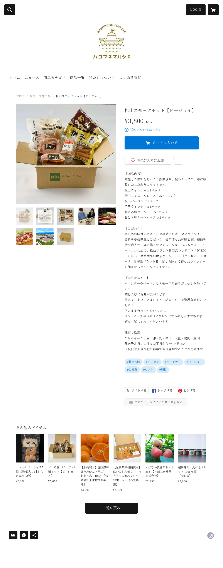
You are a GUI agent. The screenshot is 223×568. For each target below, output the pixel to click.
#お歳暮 (132, 369)
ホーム (14, 78)
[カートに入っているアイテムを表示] (213, 9)
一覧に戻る (111, 508)
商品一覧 (77, 78)
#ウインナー (173, 362)
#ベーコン (152, 362)
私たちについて (102, 78)
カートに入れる (165, 143)
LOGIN (195, 9)
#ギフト (148, 369)
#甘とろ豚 (133, 362)
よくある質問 (130, 78)
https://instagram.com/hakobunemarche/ (210, 535)
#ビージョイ (194, 362)
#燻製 (163, 369)
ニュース (32, 78)
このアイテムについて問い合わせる (158, 402)
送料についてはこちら (146, 130)
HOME (20, 96)
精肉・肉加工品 (40, 96)
